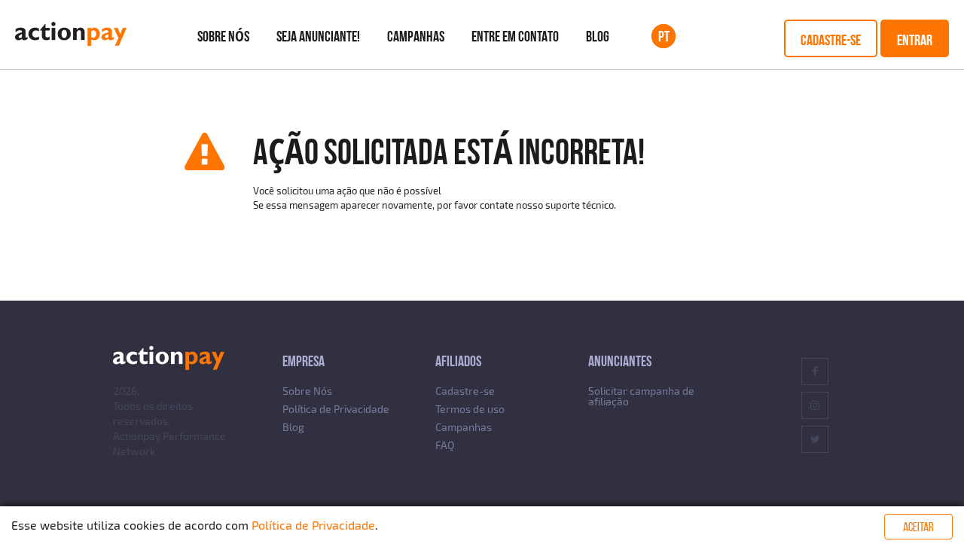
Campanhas (415, 36)
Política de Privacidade (335, 408)
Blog (597, 36)
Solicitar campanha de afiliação (641, 396)
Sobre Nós (307, 390)
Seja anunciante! (318, 36)
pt (664, 36)
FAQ (444, 445)
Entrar (914, 40)
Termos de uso (470, 408)
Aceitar (918, 526)
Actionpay (136, 435)
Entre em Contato (515, 36)
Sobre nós (223, 36)
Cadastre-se (831, 40)
